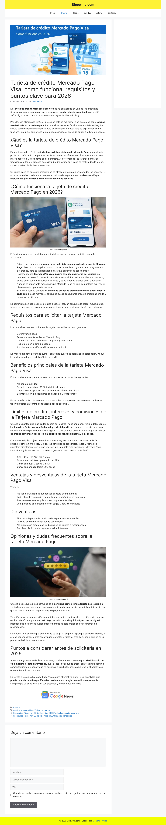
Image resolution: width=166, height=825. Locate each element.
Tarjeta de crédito (42, 710)
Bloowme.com (83, 4)
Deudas (87, 13)
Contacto (112, 13)
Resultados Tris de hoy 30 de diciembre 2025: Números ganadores (42, 716)
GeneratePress (100, 821)
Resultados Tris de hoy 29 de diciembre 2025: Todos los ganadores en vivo (46, 713)
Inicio (52, 13)
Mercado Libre (27, 710)
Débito (75, 13)
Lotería (99, 13)
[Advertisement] (137, 64)
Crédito (63, 13)
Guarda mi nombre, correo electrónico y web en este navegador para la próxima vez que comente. (59, 795)
